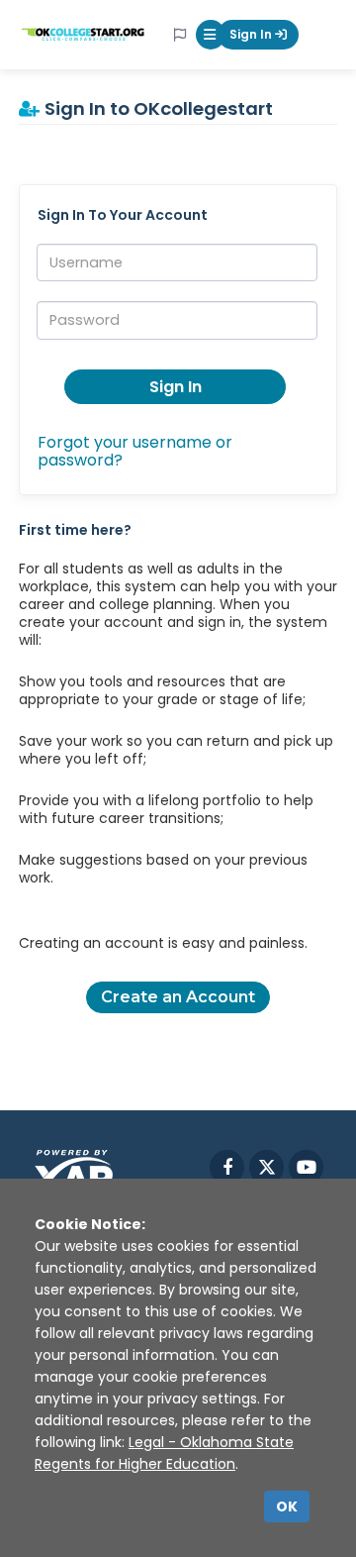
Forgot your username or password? (135, 451)
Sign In (252, 34)
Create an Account (178, 996)
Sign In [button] (175, 386)
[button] (210, 35)
